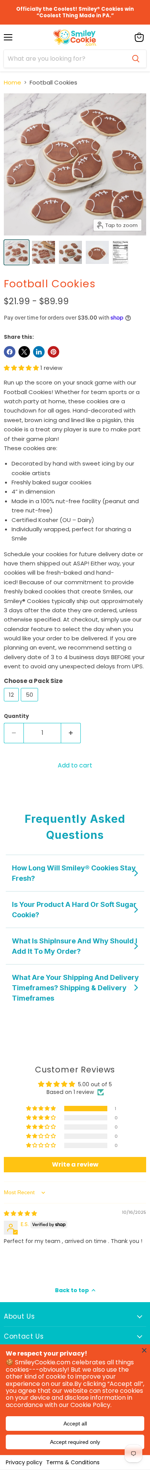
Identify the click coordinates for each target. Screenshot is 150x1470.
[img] (20, 1213)
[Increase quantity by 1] (71, 733)
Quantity (16, 716)
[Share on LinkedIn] (39, 352)
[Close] (144, 1350)
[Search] (135, 59)
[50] (30, 703)
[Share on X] (24, 352)
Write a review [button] (75, 1164)
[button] (22, 368)
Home (12, 82)
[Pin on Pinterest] (53, 352)
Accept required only (75, 1442)
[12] (12, 703)
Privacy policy (24, 1462)
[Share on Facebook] (9, 352)
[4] (16, 252)
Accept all (75, 1423)
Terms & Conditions (73, 1462)
